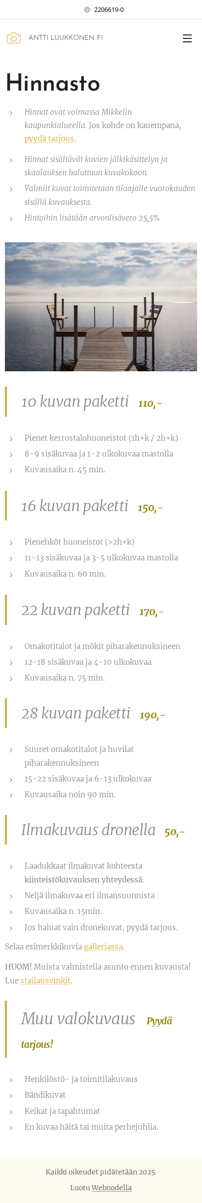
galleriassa (103, 946)
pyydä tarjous (49, 138)
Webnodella (112, 1187)
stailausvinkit (46, 980)
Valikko (187, 38)
